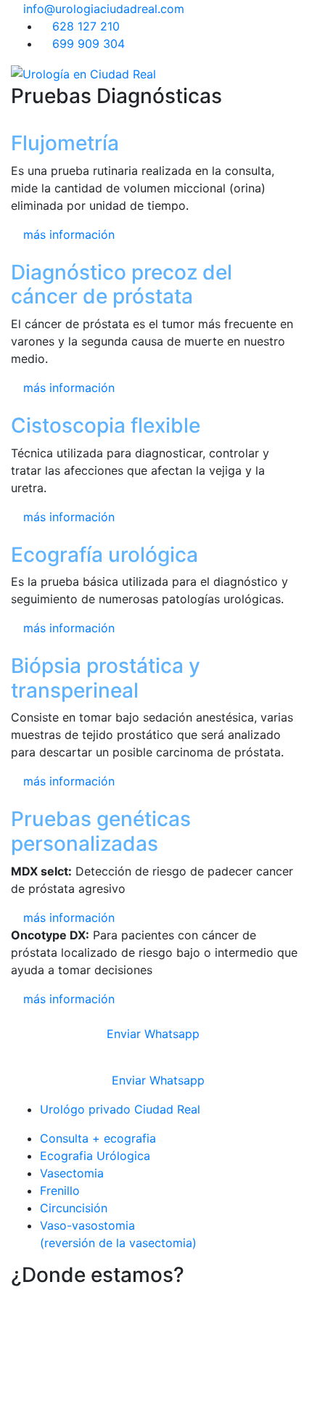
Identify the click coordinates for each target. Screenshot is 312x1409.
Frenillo (60, 1190)
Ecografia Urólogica (95, 1155)
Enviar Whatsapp (151, 1033)
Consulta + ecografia (98, 1138)
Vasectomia (72, 1173)
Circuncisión (73, 1208)
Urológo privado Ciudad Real (120, 1109)
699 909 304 (87, 43)
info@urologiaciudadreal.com (102, 8)
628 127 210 (84, 26)
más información (67, 234)
